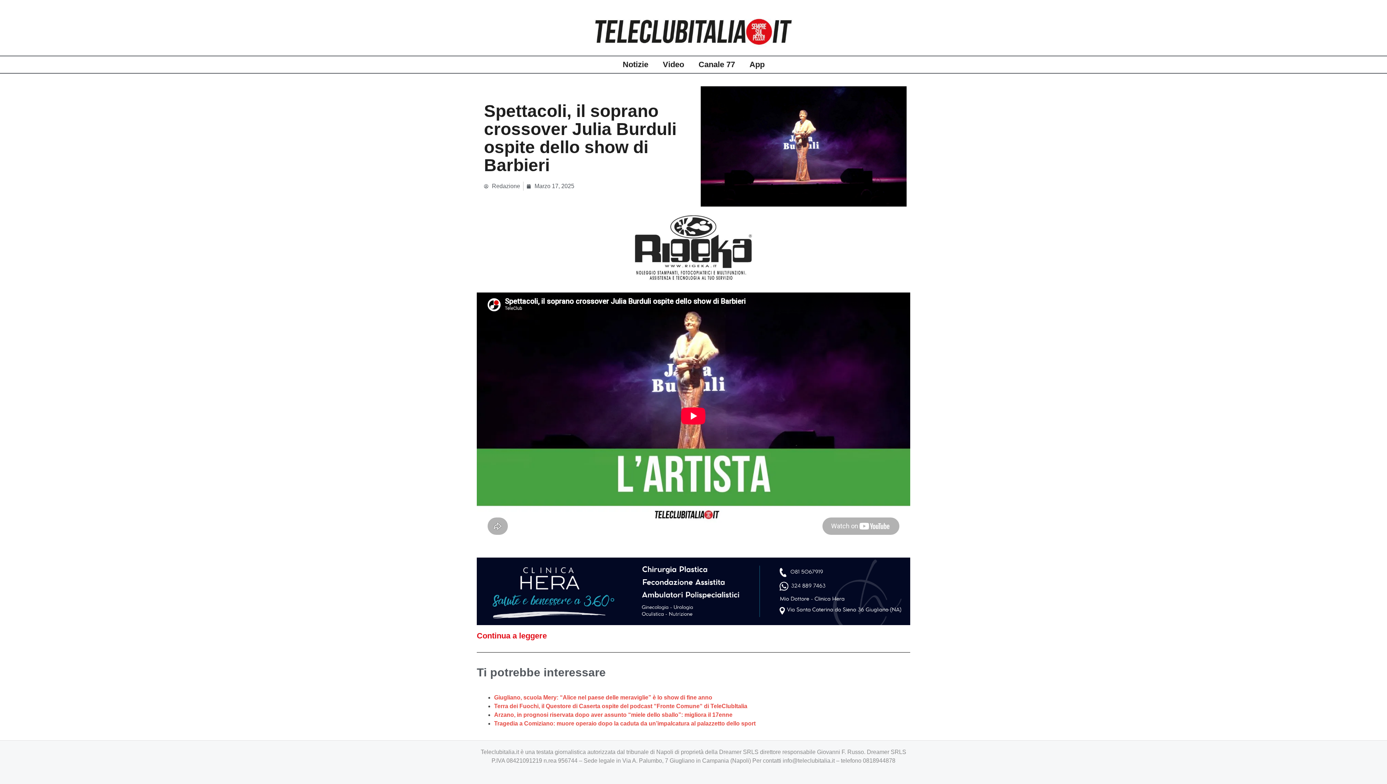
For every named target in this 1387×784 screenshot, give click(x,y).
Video (673, 64)
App (757, 64)
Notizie (635, 64)
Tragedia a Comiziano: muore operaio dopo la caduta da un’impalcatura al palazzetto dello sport (625, 723)
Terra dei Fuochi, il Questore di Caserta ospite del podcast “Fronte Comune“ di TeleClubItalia (620, 706)
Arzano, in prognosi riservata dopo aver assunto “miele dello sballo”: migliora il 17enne (613, 715)
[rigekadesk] (693, 247)
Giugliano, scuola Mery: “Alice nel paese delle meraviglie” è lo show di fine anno (603, 697)
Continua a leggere (512, 635)
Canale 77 (717, 64)
